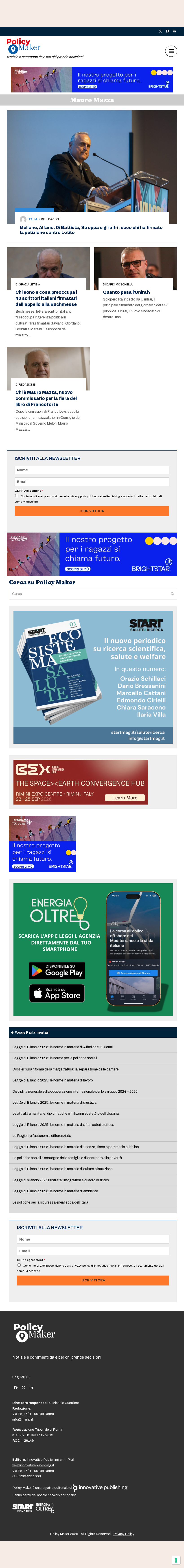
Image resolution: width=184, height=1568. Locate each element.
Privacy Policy (123, 1534)
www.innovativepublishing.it (33, 1465)
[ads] (92, 91)
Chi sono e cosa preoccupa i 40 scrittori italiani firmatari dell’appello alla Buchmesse (46, 298)
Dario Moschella (119, 284)
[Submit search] (172, 594)
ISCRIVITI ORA (92, 511)
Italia (32, 219)
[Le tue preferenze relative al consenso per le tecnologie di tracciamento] (176, 1560)
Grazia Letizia (29, 284)
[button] (171, 51)
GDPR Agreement (29, 490)
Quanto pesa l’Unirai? (127, 292)
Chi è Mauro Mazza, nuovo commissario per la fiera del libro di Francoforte (46, 398)
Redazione (52, 219)
